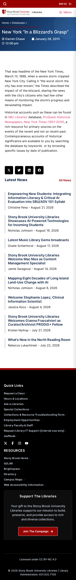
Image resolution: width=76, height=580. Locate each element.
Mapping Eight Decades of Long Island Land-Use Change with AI (38, 280)
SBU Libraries (17, 117)
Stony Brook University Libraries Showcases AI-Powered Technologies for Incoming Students (38, 221)
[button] (9, 170)
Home (5, 22)
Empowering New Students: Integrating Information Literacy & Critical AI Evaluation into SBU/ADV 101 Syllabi (39, 198)
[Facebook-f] (12, 443)
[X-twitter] (5, 443)
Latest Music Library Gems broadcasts (38, 240)
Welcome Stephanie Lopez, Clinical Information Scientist (36, 299)
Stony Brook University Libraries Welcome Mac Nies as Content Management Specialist (33, 259)
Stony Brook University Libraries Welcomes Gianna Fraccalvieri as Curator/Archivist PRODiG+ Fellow (35, 320)
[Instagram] (19, 443)
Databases (18, 22)
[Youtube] (26, 443)
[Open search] (5, 4)
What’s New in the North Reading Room (39, 340)
